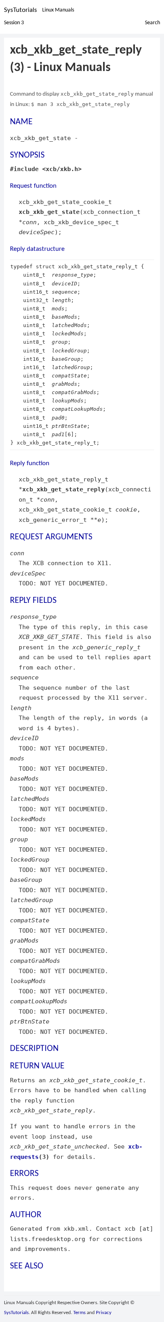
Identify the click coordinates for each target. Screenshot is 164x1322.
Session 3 (14, 23)
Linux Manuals (58, 10)
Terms (79, 1312)
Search (152, 23)
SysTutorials (20, 10)
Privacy (103, 1312)
